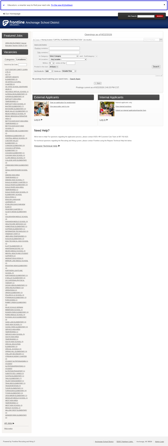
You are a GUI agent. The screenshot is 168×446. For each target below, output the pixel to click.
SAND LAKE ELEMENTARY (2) (15, 322)
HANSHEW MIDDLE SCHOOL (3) (16, 221)
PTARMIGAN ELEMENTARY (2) (15, 297)
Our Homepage (12, 14)
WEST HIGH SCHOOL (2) (13, 405)
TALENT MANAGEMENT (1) (14, 381)
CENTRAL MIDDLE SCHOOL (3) (16, 138)
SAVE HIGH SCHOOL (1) (13, 324)
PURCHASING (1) (11, 300)
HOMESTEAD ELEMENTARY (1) (16, 226)
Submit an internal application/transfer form (130, 110)
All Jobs (8, 423)
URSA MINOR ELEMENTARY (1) (16, 395)
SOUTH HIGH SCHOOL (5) (14, 342)
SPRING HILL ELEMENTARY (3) (16, 351)
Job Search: (132, 16)
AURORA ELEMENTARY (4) (14, 96)
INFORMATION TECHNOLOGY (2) (16, 231)
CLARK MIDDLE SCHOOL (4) (15, 158)
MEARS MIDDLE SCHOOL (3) (15, 251)
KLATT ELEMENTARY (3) (13, 246)
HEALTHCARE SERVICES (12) (15, 224)
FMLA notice (8, 428)
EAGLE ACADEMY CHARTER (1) (16, 182)
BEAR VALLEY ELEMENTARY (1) (16, 111)
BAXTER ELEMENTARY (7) (14, 106)
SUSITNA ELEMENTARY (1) (14, 376)
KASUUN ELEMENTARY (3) (14, 239)
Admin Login (159, 442)
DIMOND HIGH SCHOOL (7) (14, 180)
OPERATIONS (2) (11, 290)
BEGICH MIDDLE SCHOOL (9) (15, 114)
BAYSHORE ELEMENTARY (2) (15, 109)
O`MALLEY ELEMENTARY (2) (15, 278)
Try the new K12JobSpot (61, 5)
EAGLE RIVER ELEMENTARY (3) (16, 185)
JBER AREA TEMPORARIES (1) (16, 236)
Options (158, 75)
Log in (37, 120)
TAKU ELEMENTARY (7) (13, 378)
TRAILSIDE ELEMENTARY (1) (15, 383)
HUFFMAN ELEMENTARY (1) (15, 229)
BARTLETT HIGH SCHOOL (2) (15, 104)
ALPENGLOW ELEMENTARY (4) (16, 94)
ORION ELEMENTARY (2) (14, 293)
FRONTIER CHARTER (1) (14, 209)
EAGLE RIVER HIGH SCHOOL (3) (16, 192)
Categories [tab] (9, 59)
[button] (165, 5)
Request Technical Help (45, 146)
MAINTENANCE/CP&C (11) (14, 248)
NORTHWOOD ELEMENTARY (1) (16, 275)
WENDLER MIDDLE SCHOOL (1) (16, 398)
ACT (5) (7, 74)
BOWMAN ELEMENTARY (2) (15, 136)
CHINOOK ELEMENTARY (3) (15, 145)
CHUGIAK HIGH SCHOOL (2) (15, 155)
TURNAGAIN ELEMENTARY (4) (16, 391)
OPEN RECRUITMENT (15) (14, 288)
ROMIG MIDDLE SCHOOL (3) (15, 315)
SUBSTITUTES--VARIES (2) (14, 373)
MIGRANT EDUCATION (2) (14, 258)
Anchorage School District (104, 442)
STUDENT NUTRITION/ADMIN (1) (16, 361)
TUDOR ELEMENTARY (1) (14, 388)
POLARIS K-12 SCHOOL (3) (14, 295)
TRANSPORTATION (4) (13, 386)
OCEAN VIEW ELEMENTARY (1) (16, 285)
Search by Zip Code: (11, 64)
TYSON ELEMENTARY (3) (14, 393)
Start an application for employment (62, 102)
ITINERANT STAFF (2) (12, 234)
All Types (36, 40)
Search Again (75, 79)
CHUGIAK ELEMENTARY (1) (15, 153)
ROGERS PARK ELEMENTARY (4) (17, 312)
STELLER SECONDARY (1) (14, 354)
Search (156, 67)
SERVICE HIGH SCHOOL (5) (15, 334)
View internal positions (123, 106)
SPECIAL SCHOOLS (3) (13, 349)
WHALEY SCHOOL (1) (12, 408)
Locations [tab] (21, 59)
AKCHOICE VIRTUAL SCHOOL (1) (17, 92)
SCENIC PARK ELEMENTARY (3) (16, 327)
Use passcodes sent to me (59, 106)
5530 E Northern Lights (125, 442)
